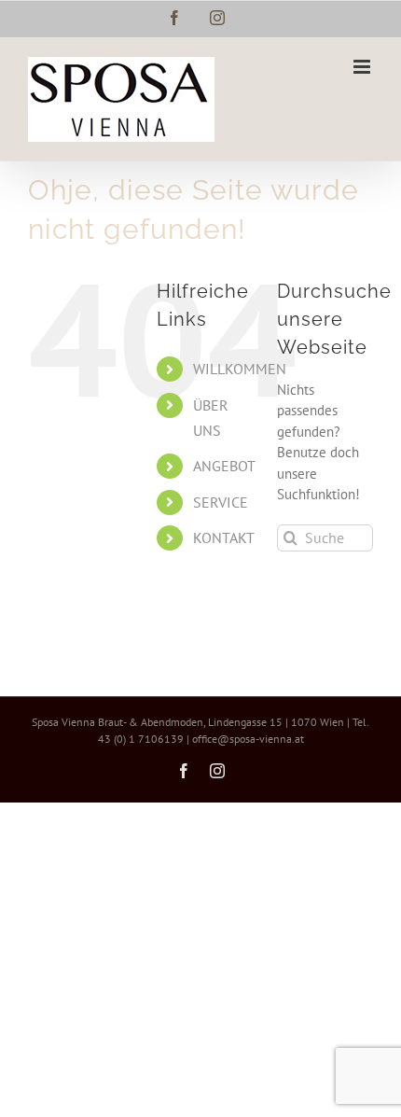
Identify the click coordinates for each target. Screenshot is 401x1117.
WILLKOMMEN (239, 368)
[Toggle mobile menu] (363, 67)
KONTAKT (224, 537)
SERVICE (220, 502)
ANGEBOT (224, 465)
